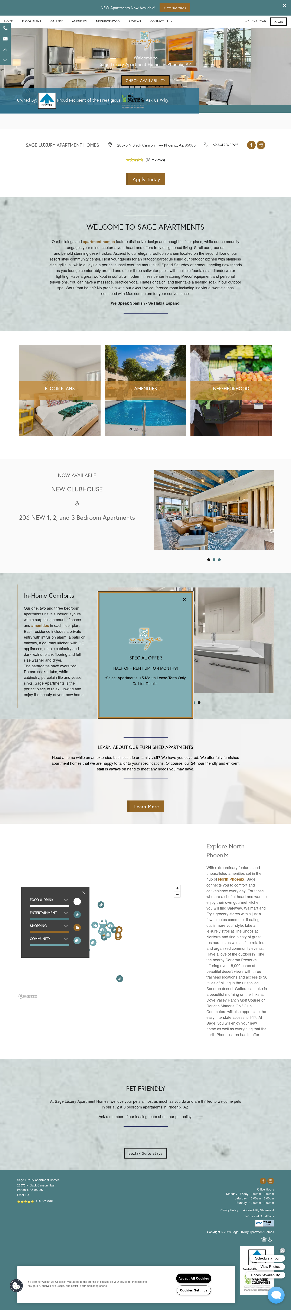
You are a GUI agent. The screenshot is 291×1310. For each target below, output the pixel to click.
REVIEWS (135, 21)
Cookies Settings (194, 1290)
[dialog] (145, 655)
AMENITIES (79, 21)
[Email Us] (5, 38)
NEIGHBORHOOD (108, 21)
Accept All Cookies (194, 1278)
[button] (278, 22)
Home (8, 21)
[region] (126, 1284)
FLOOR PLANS (31, 21)
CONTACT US (159, 21)
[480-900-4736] (5, 28)
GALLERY (56, 21)
